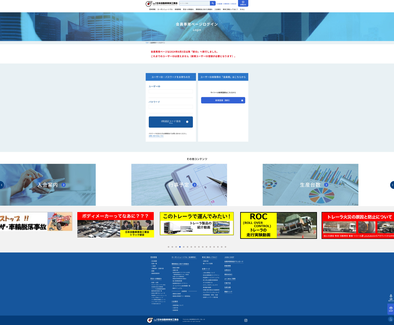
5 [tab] (184, 247)
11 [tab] (206, 247)
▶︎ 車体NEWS (226, 4)
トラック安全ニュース (157, 297)
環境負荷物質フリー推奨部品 (181, 296)
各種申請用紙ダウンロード (233, 261)
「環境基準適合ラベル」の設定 (181, 274)
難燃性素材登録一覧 (157, 291)
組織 (153, 271)
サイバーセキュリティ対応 (158, 285)
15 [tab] (222, 247)
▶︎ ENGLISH (233, 4)
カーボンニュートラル (165, 9)
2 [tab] (172, 247)
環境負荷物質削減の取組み (179, 278)
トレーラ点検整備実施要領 (158, 289)
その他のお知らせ (156, 303)
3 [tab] (176, 247)
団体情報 (152, 9)
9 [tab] (199, 247)
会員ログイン (391, 300)
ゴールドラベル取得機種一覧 (181, 286)
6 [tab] (187, 247)
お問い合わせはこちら (156, 136)
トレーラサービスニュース (158, 301)
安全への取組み (188, 9)
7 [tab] (191, 247)
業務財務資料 (156, 273)
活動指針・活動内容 (158, 268)
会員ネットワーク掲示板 (210, 297)
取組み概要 (176, 268)
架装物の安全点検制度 (157, 287)
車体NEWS (228, 274)
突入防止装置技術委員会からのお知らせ (210, 281)
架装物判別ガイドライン (180, 283)
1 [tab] (168, 247)
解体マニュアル (177, 288)
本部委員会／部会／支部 (210, 295)
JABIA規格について (209, 273)
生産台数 (227, 287)
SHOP (391, 311)
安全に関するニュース (158, 293)
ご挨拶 (154, 266)
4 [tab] (180, 247)
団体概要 (154, 261)
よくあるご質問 (230, 279)
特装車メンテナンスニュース (159, 295)
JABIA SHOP (229, 257)
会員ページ (206, 269)
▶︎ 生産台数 (219, 4)
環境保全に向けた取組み (204, 9)
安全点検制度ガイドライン (211, 275)
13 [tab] (214, 247)
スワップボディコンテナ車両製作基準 (210, 286)
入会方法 (175, 308)
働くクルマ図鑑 (207, 263)
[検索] (213, 3)
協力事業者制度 (177, 281)
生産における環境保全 (178, 276)
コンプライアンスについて (211, 292)
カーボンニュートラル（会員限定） (184, 257)
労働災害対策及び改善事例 (211, 290)
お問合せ (243, 4)
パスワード (154, 102)
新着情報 (178, 9)
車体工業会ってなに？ (230, 9)
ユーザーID (154, 86)
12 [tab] (210, 247)
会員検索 (175, 310)
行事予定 (227, 283)
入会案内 (218, 9)
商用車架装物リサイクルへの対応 (181, 272)
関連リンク (228, 292)
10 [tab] (203, 247)
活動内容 (175, 270)
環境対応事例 (177, 294)
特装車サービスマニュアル (211, 278)
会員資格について (178, 305)
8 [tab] (195, 247)
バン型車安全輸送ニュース (158, 299)
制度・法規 (155, 282)
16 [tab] (225, 247)
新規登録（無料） (223, 100)
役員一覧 (154, 263)
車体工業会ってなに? (209, 257)
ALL (243, 9)
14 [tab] (218, 247)
